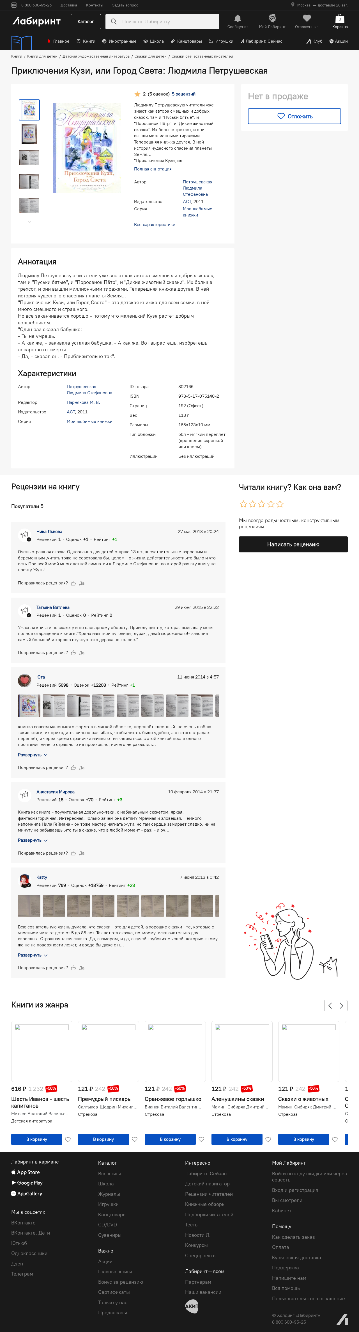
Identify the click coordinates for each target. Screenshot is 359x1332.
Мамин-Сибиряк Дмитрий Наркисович (241, 1107)
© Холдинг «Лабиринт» (296, 1315)
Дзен (17, 1264)
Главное (61, 41)
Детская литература (31, 1121)
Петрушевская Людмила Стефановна (197, 188)
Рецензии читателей (209, 1194)
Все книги (109, 1174)
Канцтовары (189, 41)
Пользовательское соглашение (308, 1298)
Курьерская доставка (296, 1257)
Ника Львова (49, 531)
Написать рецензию (293, 544)
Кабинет (281, 1211)
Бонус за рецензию (120, 1282)
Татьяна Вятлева (53, 607)
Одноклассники (29, 1253)
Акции (341, 41)
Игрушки (224, 41)
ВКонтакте (23, 1223)
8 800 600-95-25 (289, 1322)
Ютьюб (19, 1243)
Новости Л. (198, 1235)
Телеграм (22, 1274)
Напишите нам (289, 1278)
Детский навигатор (207, 1184)
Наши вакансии (203, 1292)
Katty (41, 877)
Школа (157, 41)
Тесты (192, 1225)
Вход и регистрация (295, 1190)
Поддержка (285, 1268)
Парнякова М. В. (83, 402)
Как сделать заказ (293, 1237)
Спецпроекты (201, 1256)
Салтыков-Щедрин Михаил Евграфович (108, 1107)
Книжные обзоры (205, 1204)
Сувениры (109, 1235)
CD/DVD (107, 1225)
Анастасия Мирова (55, 791)
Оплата (280, 1247)
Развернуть (30, 754)
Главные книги (115, 1272)
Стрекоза (87, 1114)
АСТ (187, 201)
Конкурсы (196, 1245)
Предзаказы (112, 1313)
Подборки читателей (209, 1215)
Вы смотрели (287, 1200)
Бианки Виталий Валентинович (175, 1107)
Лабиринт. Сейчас (264, 41)
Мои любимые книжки (89, 421)
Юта (40, 677)
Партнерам (198, 1282)
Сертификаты (114, 1292)
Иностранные (123, 41)
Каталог (86, 21)
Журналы (109, 1194)
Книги (89, 41)
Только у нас (112, 1302)
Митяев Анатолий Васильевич (41, 1113)
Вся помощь (286, 1288)
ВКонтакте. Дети (30, 1233)
